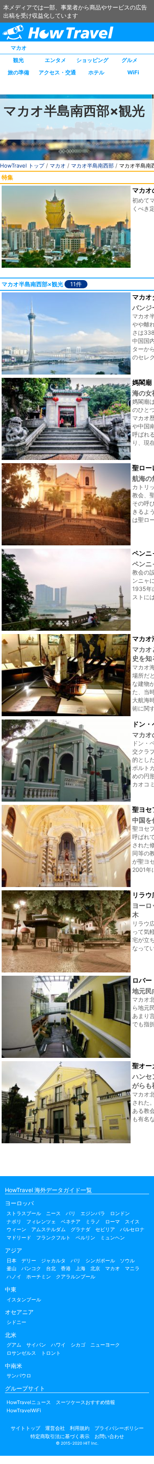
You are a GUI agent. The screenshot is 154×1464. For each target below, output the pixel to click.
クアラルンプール (75, 1276)
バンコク (31, 1268)
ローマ (112, 1221)
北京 (95, 1268)
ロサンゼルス (21, 1353)
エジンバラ (92, 1213)
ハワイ (58, 1345)
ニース (53, 1213)
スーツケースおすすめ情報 (85, 1402)
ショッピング (92, 60)
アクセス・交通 (57, 72)
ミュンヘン (112, 1237)
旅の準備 (18, 72)
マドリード (19, 1237)
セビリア (105, 1229)
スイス (132, 1221)
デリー (28, 1260)
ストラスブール (24, 1213)
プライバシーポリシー (119, 1428)
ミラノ (92, 1221)
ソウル (127, 1260)
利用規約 (80, 1428)
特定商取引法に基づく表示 (60, 1436)
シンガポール (100, 1260)
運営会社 (55, 1428)
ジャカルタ (53, 1260)
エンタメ (55, 60)
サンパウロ (19, 1375)
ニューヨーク (105, 1345)
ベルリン (85, 1237)
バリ (75, 1260)
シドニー (16, 1322)
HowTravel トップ (22, 165)
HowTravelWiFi (24, 1410)
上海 (80, 1268)
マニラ (132, 1268)
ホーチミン (38, 1276)
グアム (14, 1345)
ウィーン (16, 1229)
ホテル (96, 72)
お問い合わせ (109, 1436)
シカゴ (78, 1345)
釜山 (11, 1268)
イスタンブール (24, 1299)
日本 (11, 1260)
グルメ (130, 60)
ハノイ (14, 1276)
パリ (71, 1213)
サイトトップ (25, 1428)
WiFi (133, 72)
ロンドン (120, 1213)
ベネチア (70, 1221)
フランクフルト (53, 1237)
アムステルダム (48, 1229)
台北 (51, 1268)
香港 (66, 1268)
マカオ (19, 47)
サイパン (36, 1345)
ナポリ (14, 1221)
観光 (18, 60)
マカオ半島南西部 (92, 165)
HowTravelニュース (29, 1402)
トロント (51, 1353)
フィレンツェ (41, 1221)
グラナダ (80, 1229)
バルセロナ (132, 1229)
